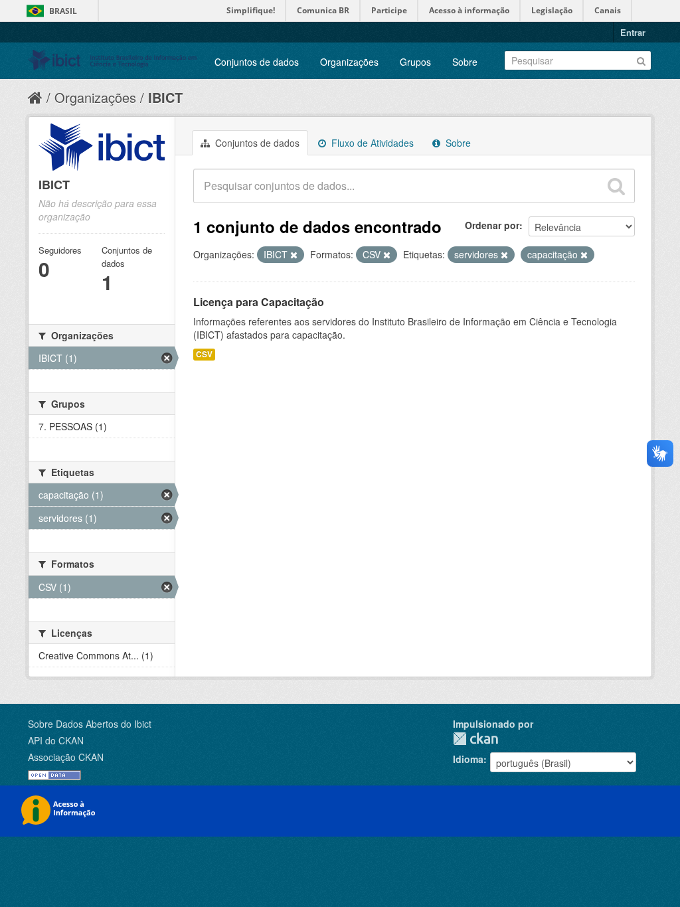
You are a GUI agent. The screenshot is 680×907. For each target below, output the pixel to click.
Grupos (415, 61)
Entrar (632, 32)
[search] (616, 186)
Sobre (464, 61)
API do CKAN (56, 740)
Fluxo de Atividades (371, 142)
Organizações (349, 61)
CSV (204, 354)
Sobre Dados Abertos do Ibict (89, 723)
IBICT (165, 97)
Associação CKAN (66, 757)
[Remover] (294, 255)
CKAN (475, 739)
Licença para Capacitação (258, 301)
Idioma (468, 759)
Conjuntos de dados (256, 61)
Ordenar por (492, 225)
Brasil (63, 11)
